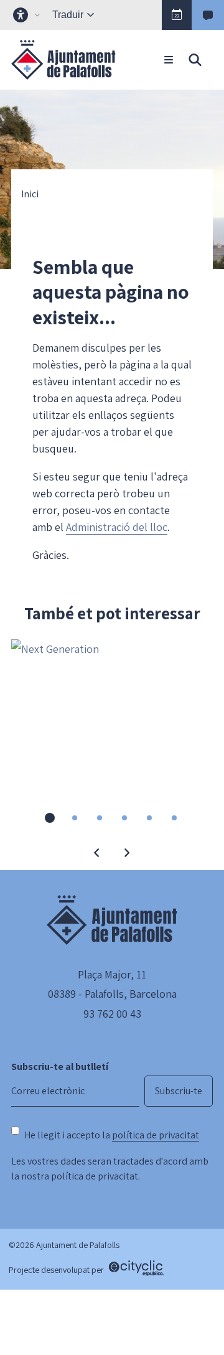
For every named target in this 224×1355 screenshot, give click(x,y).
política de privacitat (155, 1135)
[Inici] (63, 60)
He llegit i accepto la (111, 1135)
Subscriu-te (178, 1090)
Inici (30, 194)
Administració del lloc (116, 527)
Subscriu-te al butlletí (59, 1066)
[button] (177, 15)
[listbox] (28, 15)
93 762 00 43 (112, 1013)
